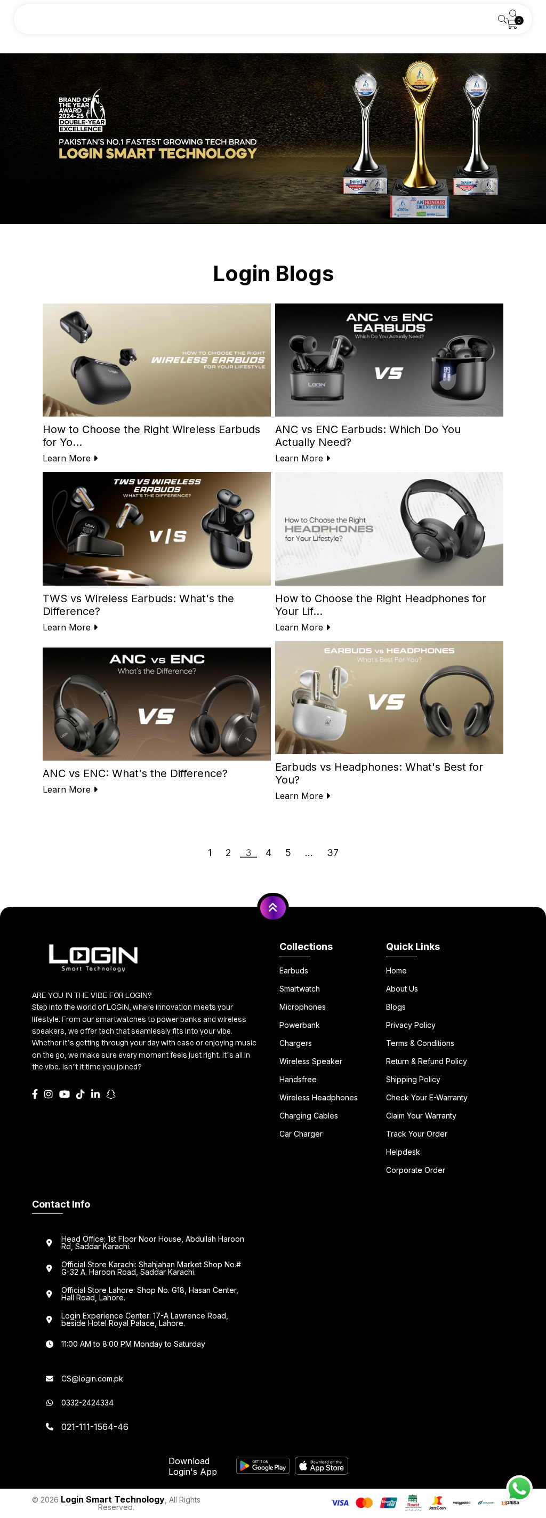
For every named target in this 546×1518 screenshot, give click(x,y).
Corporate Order (415, 1170)
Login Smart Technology (113, 1499)
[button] (511, 24)
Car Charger (301, 1134)
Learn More (68, 458)
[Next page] (355, 853)
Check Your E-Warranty (427, 1097)
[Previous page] (190, 853)
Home (396, 970)
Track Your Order (416, 1134)
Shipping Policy (413, 1079)
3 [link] (248, 853)
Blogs (396, 1007)
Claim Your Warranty (421, 1116)
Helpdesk (403, 1152)
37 (333, 853)
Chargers (295, 1043)
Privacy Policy (411, 1025)
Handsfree (298, 1079)
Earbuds (293, 970)
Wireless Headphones (318, 1097)
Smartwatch (299, 989)
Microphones (302, 1007)
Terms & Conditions (420, 1043)
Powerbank (299, 1025)
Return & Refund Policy (426, 1061)
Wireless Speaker (310, 1061)
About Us (402, 989)
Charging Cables (308, 1116)
